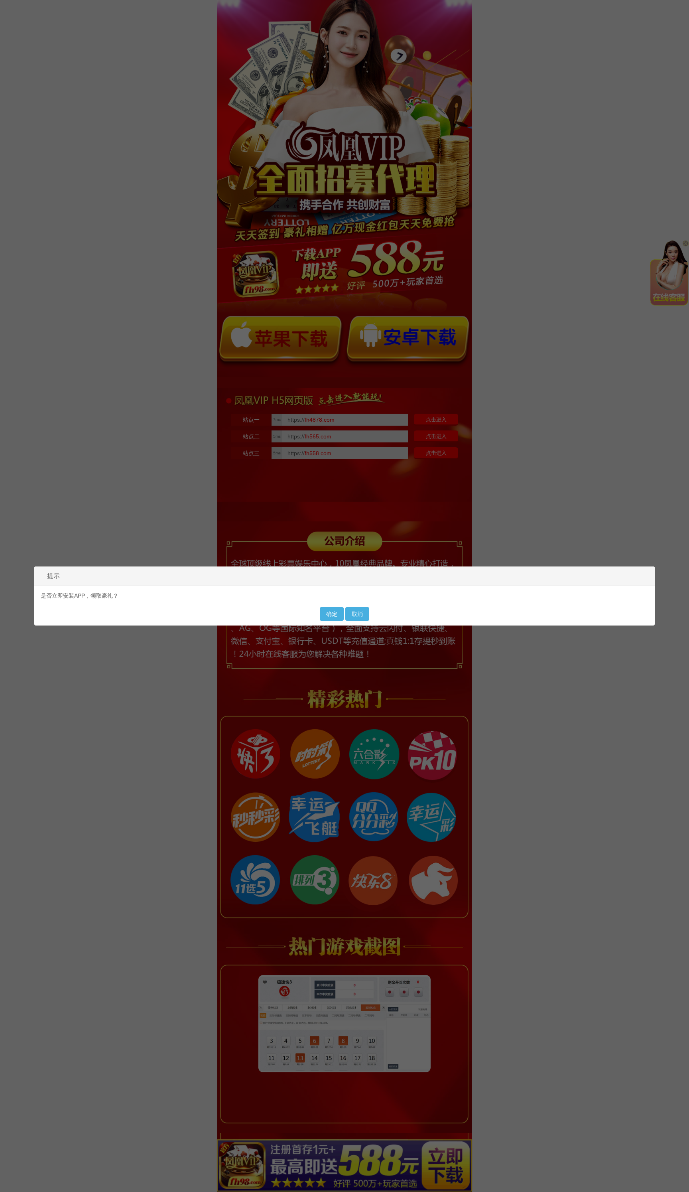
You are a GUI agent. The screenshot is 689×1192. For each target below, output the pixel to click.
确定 (331, 614)
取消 (357, 614)
